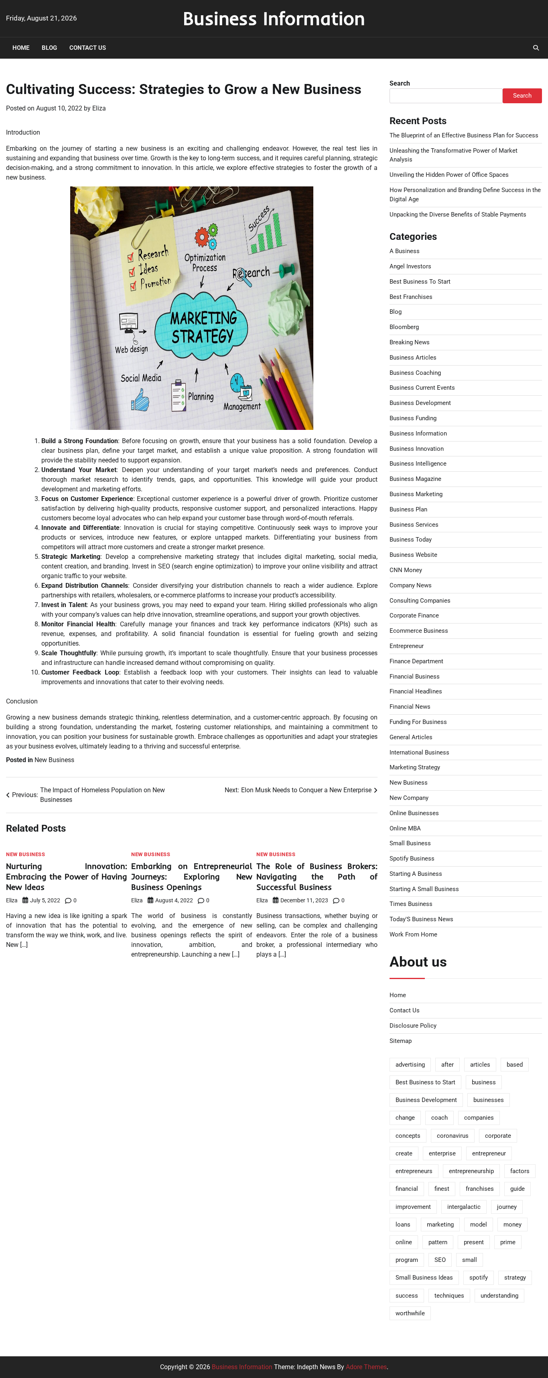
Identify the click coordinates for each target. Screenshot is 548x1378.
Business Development (420, 403)
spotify (478, 1277)
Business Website (413, 554)
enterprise (442, 1153)
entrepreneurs (414, 1171)
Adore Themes (366, 1367)
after (447, 1064)
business (484, 1082)
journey (507, 1206)
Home (20, 47)
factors (520, 1171)
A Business (405, 251)
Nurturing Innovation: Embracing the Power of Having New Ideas (66, 876)
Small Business (410, 843)
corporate (498, 1135)
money (512, 1224)
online (404, 1242)
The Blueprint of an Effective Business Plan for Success (464, 135)
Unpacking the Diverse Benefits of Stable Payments (458, 214)
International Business (419, 752)
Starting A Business (416, 873)
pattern (437, 1242)
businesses (488, 1100)
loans (403, 1224)
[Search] (536, 48)
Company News (411, 585)
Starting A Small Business (424, 889)
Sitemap (401, 1041)
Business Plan (408, 509)
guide (517, 1188)
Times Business (411, 904)
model (478, 1224)
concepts (408, 1135)
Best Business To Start (420, 281)
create (404, 1153)
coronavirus (453, 1135)
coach (439, 1117)
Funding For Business (418, 722)
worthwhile (410, 1313)
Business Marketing (416, 494)
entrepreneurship (471, 1171)
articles (480, 1064)
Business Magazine (415, 479)
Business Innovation (417, 448)
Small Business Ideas (424, 1277)
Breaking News (410, 342)
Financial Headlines (416, 691)
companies (479, 1117)
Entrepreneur (407, 646)
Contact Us (87, 47)
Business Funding (413, 418)
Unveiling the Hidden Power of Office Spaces (449, 174)
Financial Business (415, 676)
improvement (413, 1206)
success (407, 1295)
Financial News (410, 706)
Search (400, 83)
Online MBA (405, 828)
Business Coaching (415, 372)
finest (441, 1188)
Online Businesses (414, 813)
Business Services (414, 524)
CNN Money (406, 570)
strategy (515, 1277)
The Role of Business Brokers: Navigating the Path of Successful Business (317, 876)
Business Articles (413, 357)
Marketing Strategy (415, 767)
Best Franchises (411, 297)
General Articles (411, 737)
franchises (480, 1188)
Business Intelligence (418, 463)
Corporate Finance (414, 615)
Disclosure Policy (413, 1025)
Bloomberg (404, 327)
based (515, 1064)
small (469, 1260)
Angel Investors (410, 266)
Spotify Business (412, 858)
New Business (54, 760)
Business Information (274, 18)
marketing (440, 1224)
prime (508, 1242)
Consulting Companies (420, 600)
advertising (410, 1064)
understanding (499, 1295)
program (407, 1260)
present (474, 1242)
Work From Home (413, 934)
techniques (449, 1295)
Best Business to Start (425, 1082)
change (405, 1117)
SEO (440, 1260)
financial (407, 1188)
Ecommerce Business (419, 630)
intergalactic (464, 1206)
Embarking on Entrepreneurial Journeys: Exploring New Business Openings (191, 876)
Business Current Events (422, 387)
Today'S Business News (421, 919)
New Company (409, 797)
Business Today (411, 539)
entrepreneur (489, 1153)
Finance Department (416, 661)
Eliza (99, 108)
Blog (49, 47)
